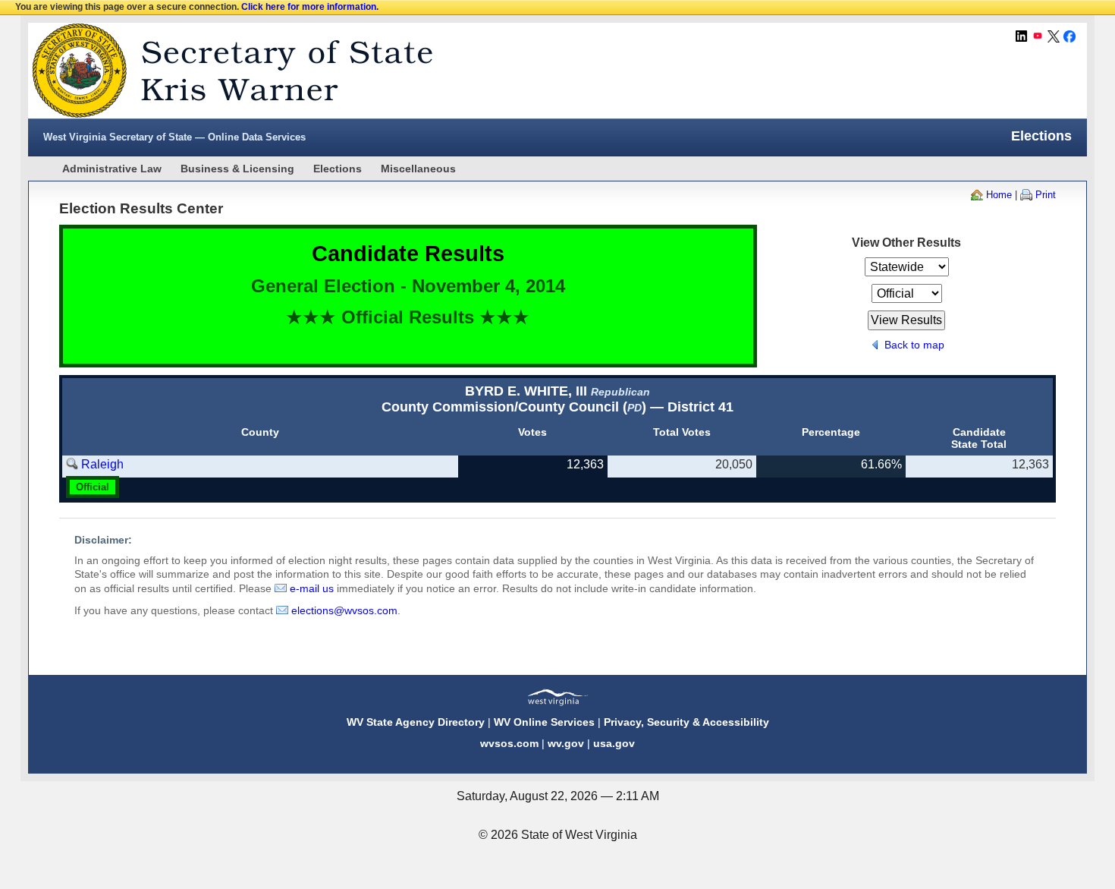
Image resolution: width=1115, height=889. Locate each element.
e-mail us (312, 588)
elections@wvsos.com (344, 610)
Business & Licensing (237, 168)
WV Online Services (544, 722)
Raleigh (102, 464)
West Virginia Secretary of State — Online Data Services (174, 137)
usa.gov (614, 743)
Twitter (1053, 36)
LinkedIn (1022, 36)
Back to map (914, 345)
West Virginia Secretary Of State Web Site (223, 70)
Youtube (1038, 36)
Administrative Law (112, 168)
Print (1045, 194)
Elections (337, 168)
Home (999, 194)
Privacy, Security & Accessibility (686, 722)
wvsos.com (509, 743)
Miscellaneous (418, 168)
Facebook (1069, 36)
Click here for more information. (309, 7)
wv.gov (566, 743)
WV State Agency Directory (416, 722)
